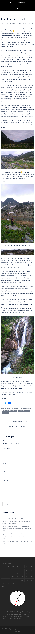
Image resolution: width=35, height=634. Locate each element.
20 (3, 580)
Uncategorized (28, 23)
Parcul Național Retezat (9, 410)
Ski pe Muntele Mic (8, 518)
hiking (3, 408)
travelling (5, 413)
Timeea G (5, 23)
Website (5, 480)
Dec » (7, 586)
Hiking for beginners (18, 3)
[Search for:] (14, 504)
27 (3, 583)
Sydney (17, 631)
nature (28, 408)
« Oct (3, 586)
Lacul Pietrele (12, 408)
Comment (6, 448)
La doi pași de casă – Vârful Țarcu (12, 541)
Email (5, 471)
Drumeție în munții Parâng (17, 426)
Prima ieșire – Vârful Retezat (18, 421)
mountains (21, 408)
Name (5, 463)
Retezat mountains (24, 410)
